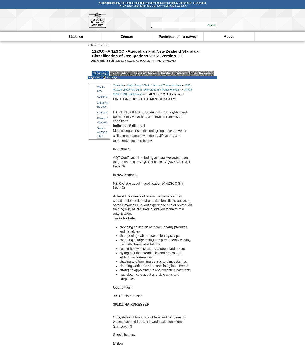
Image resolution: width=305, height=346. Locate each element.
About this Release (102, 104)
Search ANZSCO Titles (102, 132)
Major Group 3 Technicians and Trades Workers (154, 85)
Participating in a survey (178, 36)
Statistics (75, 36)
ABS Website (178, 5)
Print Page (111, 77)
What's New (101, 89)
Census (127, 36)
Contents (102, 96)
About (229, 36)
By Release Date (99, 45)
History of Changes (102, 120)
